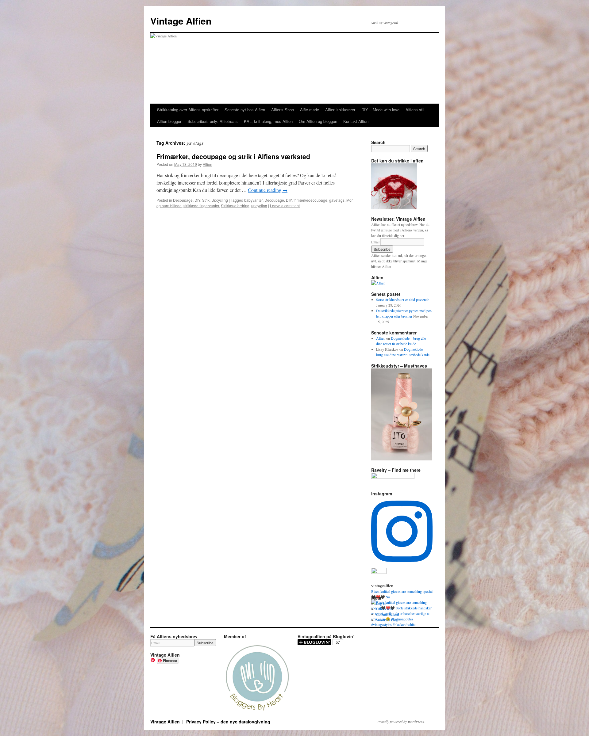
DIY (197, 200)
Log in (381, 603)
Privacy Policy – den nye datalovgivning (228, 722)
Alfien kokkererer (340, 109)
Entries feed (384, 608)
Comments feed (387, 614)
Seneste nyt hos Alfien (245, 109)
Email (375, 241)
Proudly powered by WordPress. (401, 721)
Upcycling (219, 200)
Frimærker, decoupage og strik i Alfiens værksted (233, 156)
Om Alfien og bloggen (318, 121)
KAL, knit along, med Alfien (268, 121)
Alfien (207, 164)
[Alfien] (378, 282)
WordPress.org (387, 619)
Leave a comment (285, 205)
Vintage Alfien (180, 20)
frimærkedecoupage (310, 200)
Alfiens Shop (282, 109)
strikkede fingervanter (201, 205)
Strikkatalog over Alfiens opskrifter (187, 109)
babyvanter (253, 200)
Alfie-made (309, 109)
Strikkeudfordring (235, 205)
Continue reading (267, 190)
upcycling (259, 205)
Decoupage (183, 200)
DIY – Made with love (380, 109)
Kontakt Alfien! (356, 121)
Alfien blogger (169, 121)
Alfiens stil (415, 109)
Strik (206, 200)
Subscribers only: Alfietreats (212, 121)
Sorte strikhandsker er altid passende (402, 299)
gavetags (337, 200)
